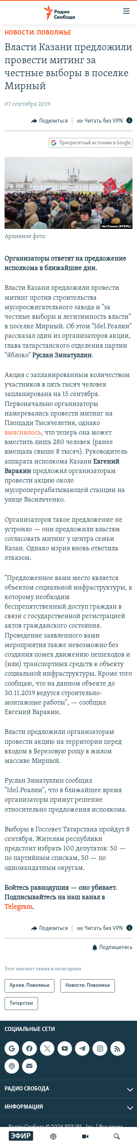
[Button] (49, 121)
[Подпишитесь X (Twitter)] (47, 1048)
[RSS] (117, 1048)
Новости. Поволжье (38, 33)
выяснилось (23, 433)
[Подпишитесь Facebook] (29, 1048)
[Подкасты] (12, 1066)
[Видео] (85, 1136)
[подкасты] (53, 1136)
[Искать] (116, 1136)
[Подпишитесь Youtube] (64, 1048)
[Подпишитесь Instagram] (99, 1048)
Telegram (18, 907)
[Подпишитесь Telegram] (82, 1048)
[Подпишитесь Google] (12, 1048)
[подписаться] (29, 1066)
